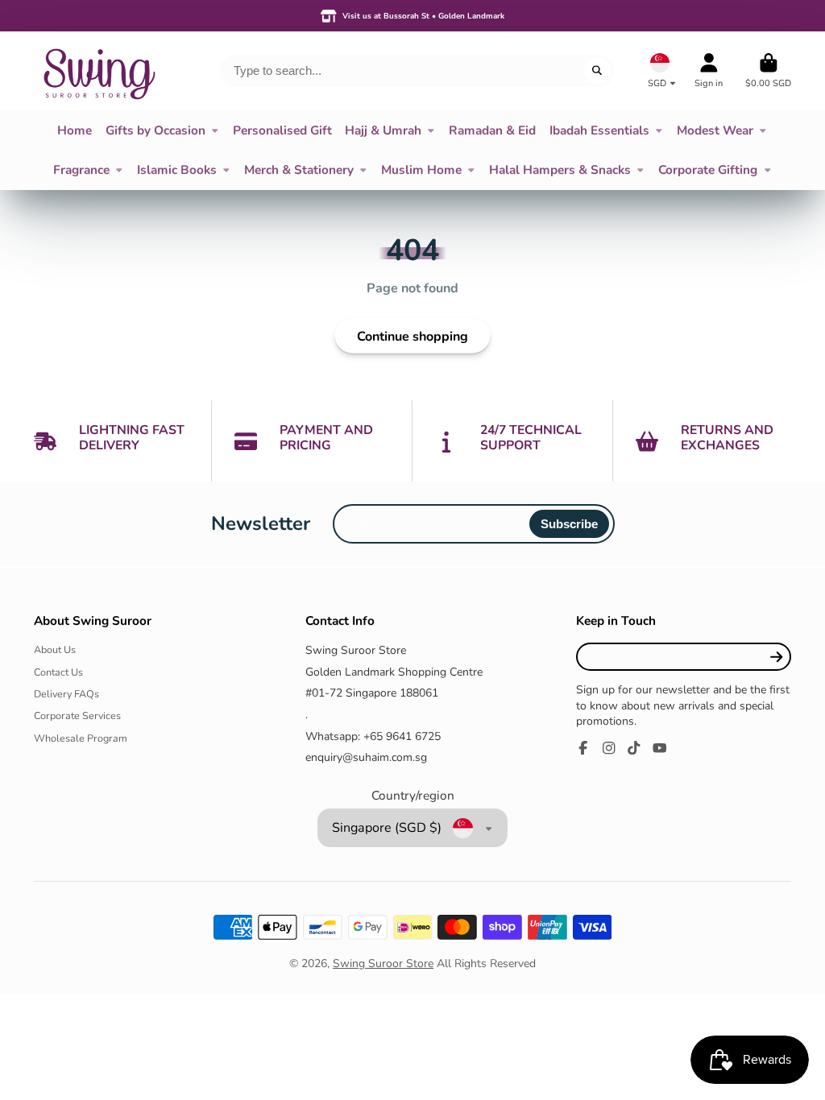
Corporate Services (77, 715)
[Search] (597, 71)
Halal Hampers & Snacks (560, 169)
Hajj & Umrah (383, 130)
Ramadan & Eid (492, 130)
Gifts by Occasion (155, 130)
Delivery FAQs (66, 694)
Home (74, 130)
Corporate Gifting (707, 169)
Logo (98, 70)
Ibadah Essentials (599, 130)
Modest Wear (715, 130)
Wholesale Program (80, 738)
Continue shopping (412, 336)
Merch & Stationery (299, 169)
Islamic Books (177, 169)
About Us (55, 649)
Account (708, 70)
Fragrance (81, 169)
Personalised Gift (282, 130)
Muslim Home (421, 169)
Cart (768, 70)
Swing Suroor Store (383, 963)
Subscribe (569, 524)
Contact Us (58, 672)
